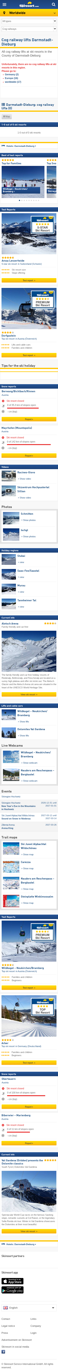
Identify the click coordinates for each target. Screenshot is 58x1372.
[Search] (53, 4)
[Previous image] (4, 181)
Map (7, 116)
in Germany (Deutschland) (28, 1046)
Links (33, 1319)
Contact (5, 1319)
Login (33, 1333)
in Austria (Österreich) (26, 339)
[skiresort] (29, 4)
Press (4, 1333)
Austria (5, 395)
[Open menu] (4, 4)
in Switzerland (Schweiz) (30, 264)
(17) (13, 82)
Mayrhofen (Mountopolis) (16, 428)
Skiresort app (9, 1272)
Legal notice (8, 1326)
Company (35, 1326)
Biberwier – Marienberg (15, 1115)
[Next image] (54, 181)
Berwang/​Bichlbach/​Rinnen (18, 391)
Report (28, 419)
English (13, 1307)
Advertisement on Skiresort (16, 1340)
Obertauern (9, 1079)
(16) (11, 78)
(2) (12, 74)
